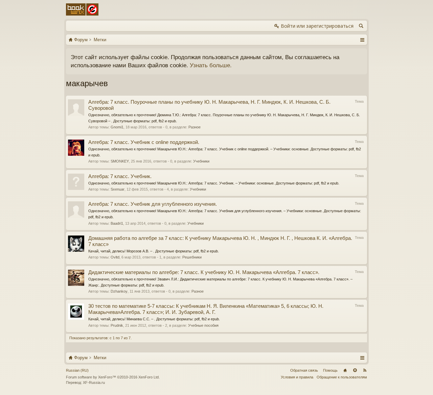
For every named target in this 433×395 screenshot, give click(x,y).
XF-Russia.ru (94, 382)
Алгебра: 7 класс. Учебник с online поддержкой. (143, 142)
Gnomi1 (117, 127)
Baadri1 (117, 223)
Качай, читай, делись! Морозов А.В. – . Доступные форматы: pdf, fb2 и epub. (153, 251)
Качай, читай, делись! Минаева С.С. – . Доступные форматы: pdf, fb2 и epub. (154, 319)
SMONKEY (120, 161)
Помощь (330, 370)
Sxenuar (117, 189)
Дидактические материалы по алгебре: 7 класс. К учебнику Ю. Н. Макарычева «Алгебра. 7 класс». (203, 272)
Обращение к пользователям (342, 377)
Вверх (354, 370)
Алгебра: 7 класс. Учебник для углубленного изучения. (152, 204)
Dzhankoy (119, 291)
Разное (194, 127)
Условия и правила (297, 377)
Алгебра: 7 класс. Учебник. (120, 176)
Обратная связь (304, 370)
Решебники (192, 257)
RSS (364, 370)
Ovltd (115, 257)
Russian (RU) (77, 370)
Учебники (201, 161)
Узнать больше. (211, 65)
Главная (345, 370)
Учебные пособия (203, 325)
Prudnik (117, 325)
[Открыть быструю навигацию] (362, 39)
